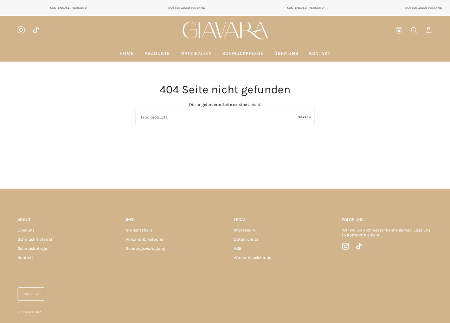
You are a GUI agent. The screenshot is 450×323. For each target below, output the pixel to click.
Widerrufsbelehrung (252, 257)
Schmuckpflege (32, 248)
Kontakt (25, 257)
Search (304, 117)
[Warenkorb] (428, 30)
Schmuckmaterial (35, 239)
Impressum (244, 230)
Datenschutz (246, 239)
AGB (238, 248)
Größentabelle (139, 230)
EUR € (28, 294)
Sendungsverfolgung (145, 248)
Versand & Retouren (145, 239)
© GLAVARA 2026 (29, 312)
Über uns (26, 230)
